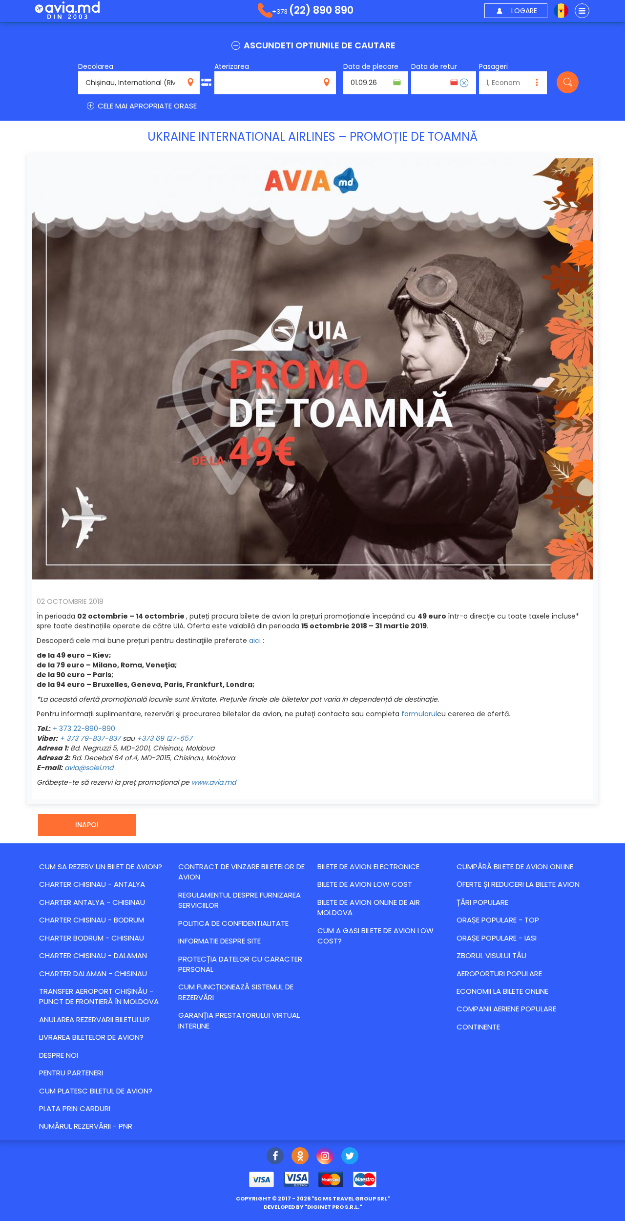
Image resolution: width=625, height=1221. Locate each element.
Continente (478, 1027)
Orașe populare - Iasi (497, 938)
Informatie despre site (219, 941)
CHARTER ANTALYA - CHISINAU (92, 902)
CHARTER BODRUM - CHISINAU (91, 938)
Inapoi (87, 825)
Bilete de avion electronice (368, 866)
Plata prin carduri (74, 1108)
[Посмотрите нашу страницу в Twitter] (349, 1157)
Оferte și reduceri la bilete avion (518, 884)
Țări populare (482, 902)
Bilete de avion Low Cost (364, 884)
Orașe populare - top (498, 920)
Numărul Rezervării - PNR (85, 1126)
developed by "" (313, 1207)
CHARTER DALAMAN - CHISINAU (93, 973)
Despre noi (58, 1055)
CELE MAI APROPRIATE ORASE (146, 106)
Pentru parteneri (71, 1073)
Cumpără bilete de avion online (515, 866)
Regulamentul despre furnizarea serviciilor (239, 900)
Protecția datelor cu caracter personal (240, 964)
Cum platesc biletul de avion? (95, 1091)
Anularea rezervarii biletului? (94, 1019)
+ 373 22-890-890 (84, 728)
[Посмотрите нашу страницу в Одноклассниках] (300, 1157)
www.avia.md (213, 782)
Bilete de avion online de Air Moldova (368, 907)
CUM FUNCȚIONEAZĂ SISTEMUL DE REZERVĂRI (235, 992)
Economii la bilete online (502, 991)
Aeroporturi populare (499, 973)
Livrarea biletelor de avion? (91, 1037)
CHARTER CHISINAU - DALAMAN (93, 955)
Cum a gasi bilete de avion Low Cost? (375, 935)
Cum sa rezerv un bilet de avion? (100, 866)
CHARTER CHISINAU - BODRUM (91, 920)
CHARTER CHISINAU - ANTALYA (92, 884)
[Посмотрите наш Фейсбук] (275, 1157)
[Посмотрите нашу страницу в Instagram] (324, 1157)
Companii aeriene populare (506, 1009)
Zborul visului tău (491, 955)
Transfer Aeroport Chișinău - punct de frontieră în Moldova (99, 996)
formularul (419, 714)
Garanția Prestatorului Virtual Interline (239, 1020)
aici (255, 640)
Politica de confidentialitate (233, 923)
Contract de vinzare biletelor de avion (241, 871)
